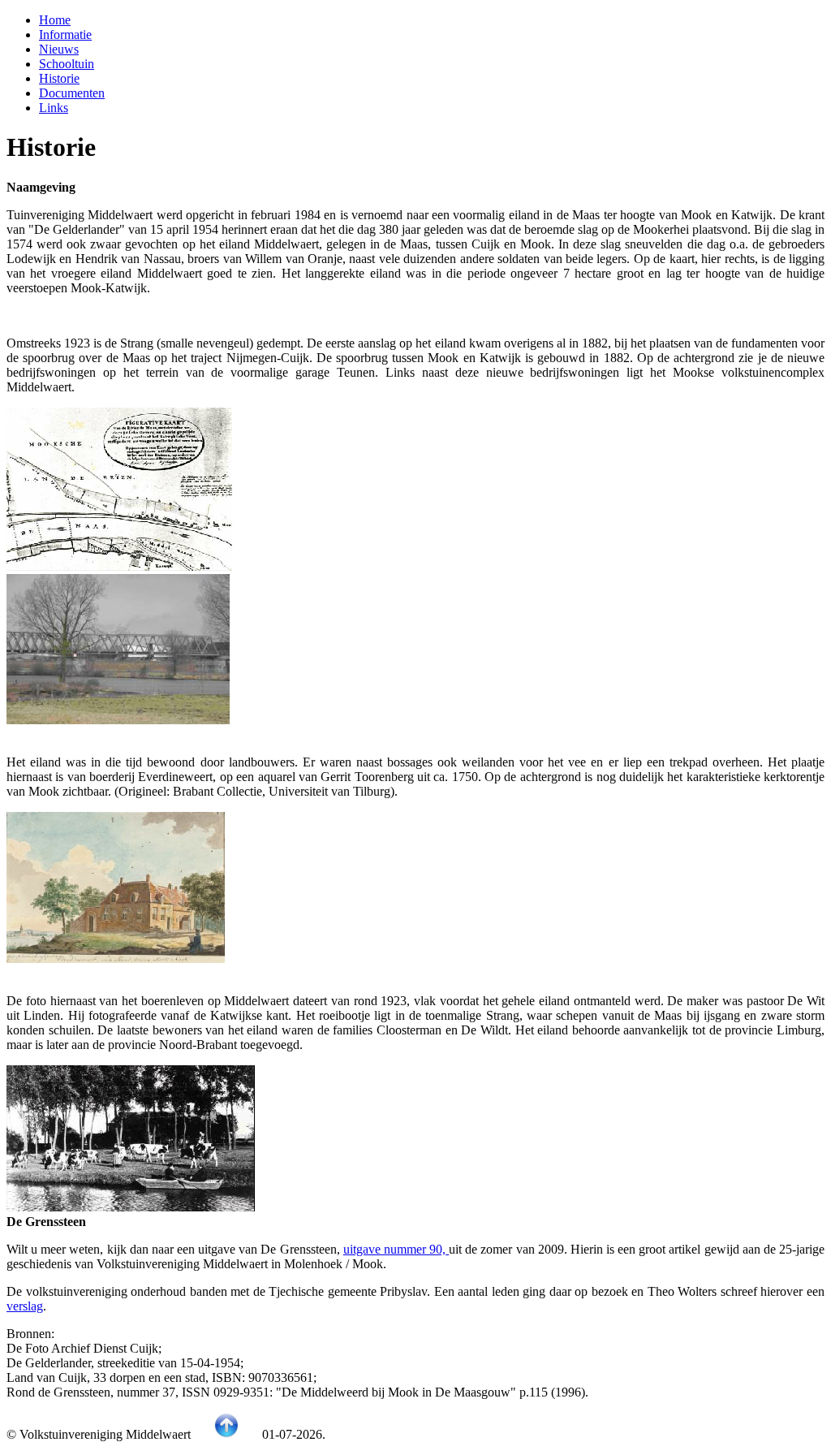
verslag (24, 1306)
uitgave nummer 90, (396, 1249)
